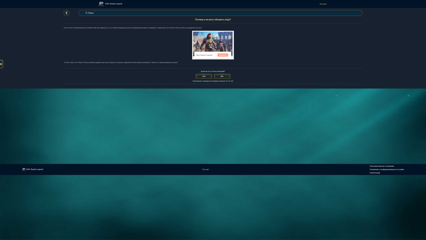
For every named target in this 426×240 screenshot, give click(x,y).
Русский (323, 4)
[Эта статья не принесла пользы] (222, 76)
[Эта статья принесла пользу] (204, 76)
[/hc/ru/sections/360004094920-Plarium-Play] (66, 13)
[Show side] (1, 64)
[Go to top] (421, 231)
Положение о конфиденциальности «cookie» (387, 169)
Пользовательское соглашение (382, 166)
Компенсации (375, 173)
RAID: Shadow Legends (34, 169)
